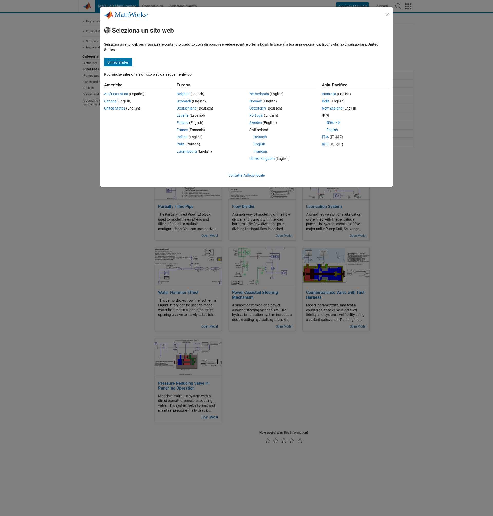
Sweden (255, 123)
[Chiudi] (387, 14)
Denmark (184, 101)
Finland (182, 123)
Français (261, 151)
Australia (329, 94)
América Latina (116, 94)
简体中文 (333, 123)
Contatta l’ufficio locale (246, 175)
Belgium (183, 94)
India (326, 101)
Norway (255, 101)
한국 (325, 144)
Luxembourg (187, 151)
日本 (325, 137)
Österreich (257, 108)
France (182, 130)
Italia (181, 144)
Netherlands (259, 94)
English (259, 144)
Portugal (256, 115)
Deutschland (187, 108)
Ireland (182, 137)
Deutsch (260, 137)
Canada (110, 101)
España (183, 115)
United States (114, 108)
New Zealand (332, 108)
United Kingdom (262, 158)
